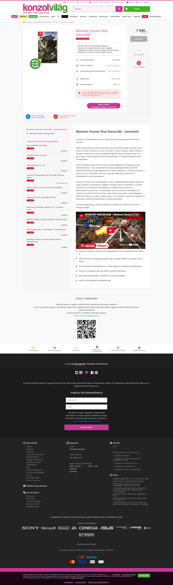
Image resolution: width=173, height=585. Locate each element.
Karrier (131, 2)
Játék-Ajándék (155, 16)
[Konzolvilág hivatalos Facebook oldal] (92, 372)
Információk (106, 2)
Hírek (148, 2)
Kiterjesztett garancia (34, 470)
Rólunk (29, 446)
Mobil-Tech (126, 16)
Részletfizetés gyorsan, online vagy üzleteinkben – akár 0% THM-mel (126, 485)
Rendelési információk (35, 454)
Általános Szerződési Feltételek (98, 582)
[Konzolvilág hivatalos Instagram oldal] (96, 372)
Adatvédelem (31, 465)
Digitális (137, 16)
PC (59, 16)
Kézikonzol (103, 16)
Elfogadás (144, 575)
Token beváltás (119, 2)
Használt (33, 16)
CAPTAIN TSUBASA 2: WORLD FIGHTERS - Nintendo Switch (47, 219)
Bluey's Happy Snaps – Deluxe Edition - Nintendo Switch (46, 229)
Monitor (83, 16)
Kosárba (139, 39)
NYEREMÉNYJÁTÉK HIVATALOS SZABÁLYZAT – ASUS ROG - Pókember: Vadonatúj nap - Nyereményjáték (130, 490)
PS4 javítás (30, 499)
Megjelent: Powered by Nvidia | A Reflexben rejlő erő (127, 459)
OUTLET (23, 16)
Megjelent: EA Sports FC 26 (124, 466)
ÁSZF (28, 467)
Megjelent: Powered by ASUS (125, 463)
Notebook (93, 16)
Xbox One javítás (32, 504)
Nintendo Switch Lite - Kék (36, 165)
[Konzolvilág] (86, 359)
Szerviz (140, 2)
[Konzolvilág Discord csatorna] (76, 372)
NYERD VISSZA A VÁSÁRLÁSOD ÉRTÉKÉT (128, 481)
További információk (77, 578)
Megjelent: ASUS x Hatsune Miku (127, 469)
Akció (14, 16)
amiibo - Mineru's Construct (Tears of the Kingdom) (44, 187)
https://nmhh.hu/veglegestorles (86, 316)
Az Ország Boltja (32, 478)
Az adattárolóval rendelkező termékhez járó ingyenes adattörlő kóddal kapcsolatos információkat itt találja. (86, 517)
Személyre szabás (129, 574)
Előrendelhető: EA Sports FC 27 (126, 452)
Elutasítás (116, 574)
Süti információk (80, 582)
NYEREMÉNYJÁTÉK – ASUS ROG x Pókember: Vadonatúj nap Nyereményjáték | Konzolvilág (131, 503)
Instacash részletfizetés (35, 472)
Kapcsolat (30, 449)
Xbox (53, 16)
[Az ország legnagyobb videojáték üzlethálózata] (45, 8)
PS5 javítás (30, 496)
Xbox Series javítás (33, 501)
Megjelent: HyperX (121, 455)
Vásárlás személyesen (34, 459)
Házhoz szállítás (32, 457)
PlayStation (44, 16)
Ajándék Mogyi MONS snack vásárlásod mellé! (131, 479)
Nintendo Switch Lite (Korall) (37, 155)
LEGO (145, 16)
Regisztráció (83, 2)
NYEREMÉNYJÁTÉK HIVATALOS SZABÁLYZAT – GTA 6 (130, 495)
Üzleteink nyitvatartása (36, 486)
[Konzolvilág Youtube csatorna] (80, 372)
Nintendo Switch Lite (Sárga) (36, 145)
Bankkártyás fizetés (33, 462)
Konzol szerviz (32, 492)
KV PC (64, 16)
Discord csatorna (33, 480)
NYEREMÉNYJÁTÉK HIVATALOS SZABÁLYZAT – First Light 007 (130, 499)
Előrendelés (115, 16)
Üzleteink (94, 2)
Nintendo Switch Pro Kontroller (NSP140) (41, 197)
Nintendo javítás (32, 506)
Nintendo (74, 16)
